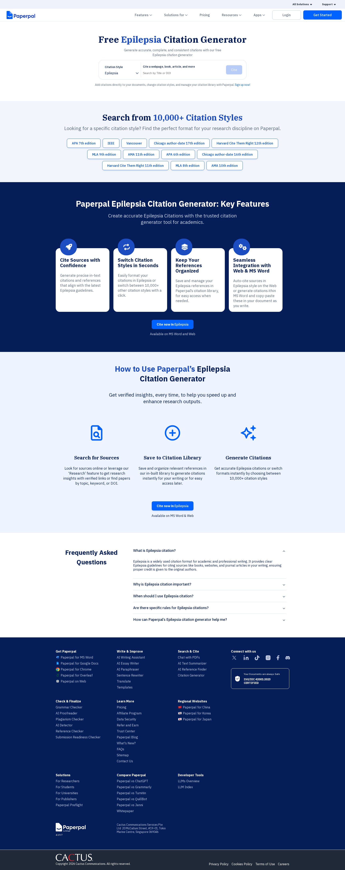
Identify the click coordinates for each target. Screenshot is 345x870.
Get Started (322, 15)
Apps (262, 15)
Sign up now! (242, 85)
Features (146, 15)
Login (287, 15)
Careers (283, 864)
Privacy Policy (219, 864)
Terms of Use (265, 864)
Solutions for (178, 15)
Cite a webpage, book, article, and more (169, 66)
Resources (234, 15)
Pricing (205, 15)
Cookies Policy (242, 864)
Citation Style (114, 67)
